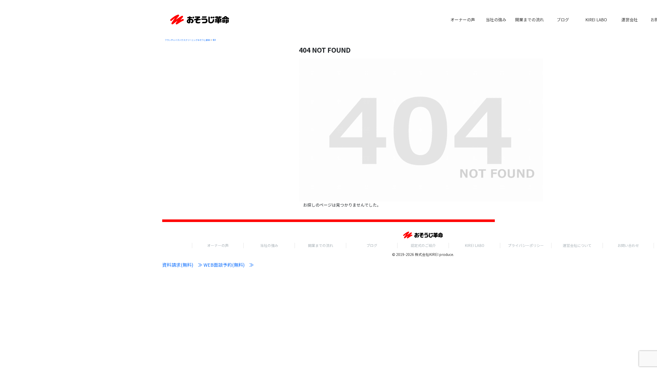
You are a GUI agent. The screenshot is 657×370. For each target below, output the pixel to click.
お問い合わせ (628, 245)
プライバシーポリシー (526, 245)
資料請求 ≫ (182, 264)
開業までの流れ (320, 245)
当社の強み (269, 245)
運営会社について (577, 245)
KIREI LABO (474, 245)
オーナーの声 (218, 245)
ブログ (371, 245)
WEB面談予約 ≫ (229, 264)
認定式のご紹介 (423, 245)
